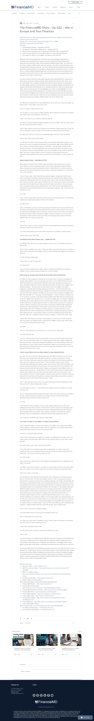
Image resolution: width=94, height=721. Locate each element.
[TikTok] (37, 695)
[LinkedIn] (44, 695)
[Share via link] (31, 618)
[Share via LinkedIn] (27, 618)
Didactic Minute (61, 13)
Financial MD (41, 13)
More (69, 13)
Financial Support (51, 13)
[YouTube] (52, 695)
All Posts (14, 13)
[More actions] (73, 23)
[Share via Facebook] (20, 618)
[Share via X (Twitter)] (24, 618)
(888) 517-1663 (14, 692)
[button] (55, 7)
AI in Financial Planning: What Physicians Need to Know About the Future (46, 649)
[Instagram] (41, 695)
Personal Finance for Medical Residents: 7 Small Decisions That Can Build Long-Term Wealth (22, 649)
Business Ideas (31, 13)
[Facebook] (48, 695)
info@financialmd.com (17, 693)
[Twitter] (34, 695)
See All (80, 631)
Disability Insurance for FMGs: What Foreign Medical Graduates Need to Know (70, 649)
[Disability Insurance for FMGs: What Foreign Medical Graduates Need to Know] (70, 640)
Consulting (22, 13)
